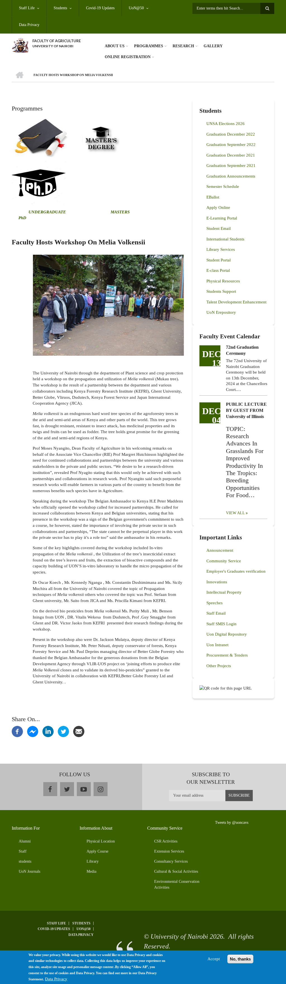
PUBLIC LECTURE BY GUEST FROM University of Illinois (246, 410)
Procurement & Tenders (227, 655)
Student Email (218, 228)
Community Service (223, 561)
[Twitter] (63, 731)
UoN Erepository (221, 312)
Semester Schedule (222, 186)
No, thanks (240, 959)
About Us (115, 46)
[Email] (78, 731)
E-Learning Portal (221, 218)
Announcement (219, 550)
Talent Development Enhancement (236, 302)
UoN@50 (136, 8)
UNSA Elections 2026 (225, 123)
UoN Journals (29, 871)
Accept (214, 959)
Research (183, 46)
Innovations (216, 582)
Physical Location (101, 841)
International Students (225, 239)
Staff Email (216, 613)
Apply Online (218, 207)
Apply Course (97, 851)
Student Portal (218, 260)
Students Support (221, 291)
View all (235, 513)
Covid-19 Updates (100, 8)
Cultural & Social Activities (176, 871)
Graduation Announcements (230, 176)
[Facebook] (17, 731)
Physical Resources (223, 281)
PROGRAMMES (148, 46)
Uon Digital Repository (226, 634)
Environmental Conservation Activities (176, 884)
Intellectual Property (224, 592)
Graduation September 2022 (231, 144)
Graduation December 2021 (230, 155)
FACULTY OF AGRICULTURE (56, 41)
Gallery (213, 46)
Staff (23, 851)
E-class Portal (218, 270)
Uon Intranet (217, 645)
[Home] (20, 45)
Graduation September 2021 (231, 165)
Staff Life (27, 8)
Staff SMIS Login (221, 624)
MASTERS (119, 212)
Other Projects (218, 666)
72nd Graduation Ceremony (242, 350)
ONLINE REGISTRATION (128, 57)
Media (91, 871)
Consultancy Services (171, 861)
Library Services (220, 249)
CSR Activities (165, 841)
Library (93, 861)
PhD (22, 218)
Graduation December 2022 (230, 134)
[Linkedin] (48, 731)
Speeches (214, 603)
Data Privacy (29, 25)
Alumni (25, 841)
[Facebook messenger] (32, 731)
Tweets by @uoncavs (231, 822)
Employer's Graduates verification (236, 571)
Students (60, 8)
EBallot (212, 197)
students (25, 861)
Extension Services (169, 851)
